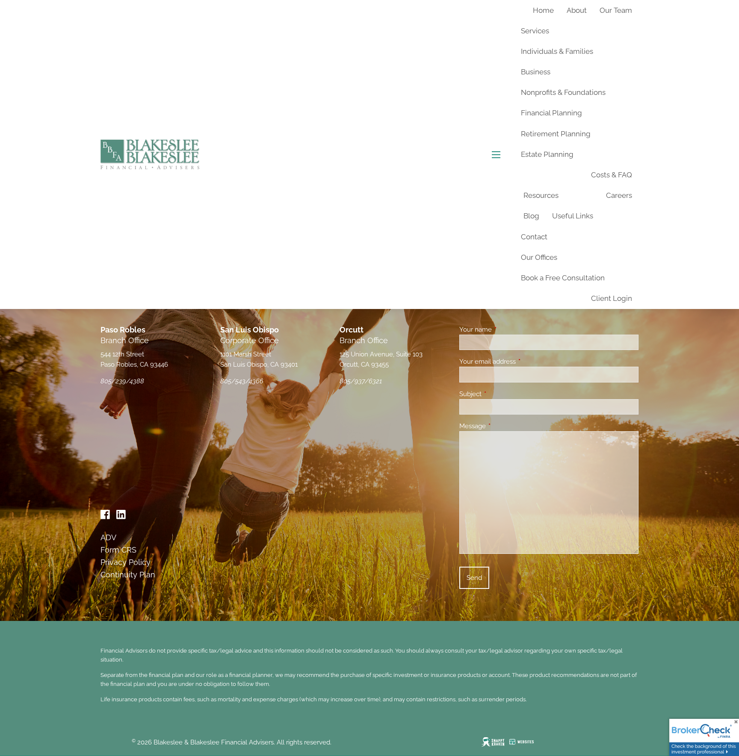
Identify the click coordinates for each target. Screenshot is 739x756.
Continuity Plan (128, 574)
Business (535, 72)
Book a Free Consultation (563, 278)
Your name (506, 329)
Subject (501, 394)
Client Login (611, 298)
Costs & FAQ (611, 175)
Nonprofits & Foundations (563, 92)
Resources (541, 195)
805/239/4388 (122, 381)
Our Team (616, 10)
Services (535, 30)
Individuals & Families (557, 51)
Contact (534, 236)
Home (543, 10)
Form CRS (118, 549)
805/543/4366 (241, 381)
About (577, 10)
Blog (531, 216)
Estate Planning (547, 154)
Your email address (518, 361)
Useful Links (572, 216)
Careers (619, 195)
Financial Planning (551, 113)
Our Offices (539, 257)
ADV (108, 537)
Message (503, 426)
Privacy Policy (126, 562)
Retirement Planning (556, 133)
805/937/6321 (361, 381)
